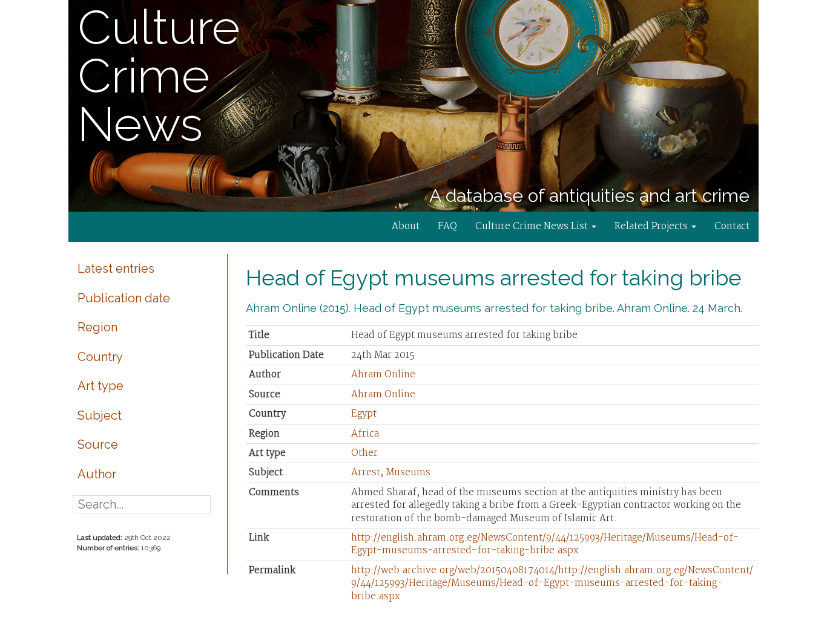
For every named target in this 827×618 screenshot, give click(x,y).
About (406, 226)
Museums (408, 472)
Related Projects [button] (652, 226)
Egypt (364, 413)
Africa (365, 433)
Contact (732, 226)
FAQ (447, 226)
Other (364, 453)
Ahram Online (383, 374)
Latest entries (115, 268)
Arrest (365, 472)
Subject (99, 415)
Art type (100, 386)
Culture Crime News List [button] (532, 226)
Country (100, 357)
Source (97, 444)
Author (96, 474)
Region (97, 327)
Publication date (123, 298)
